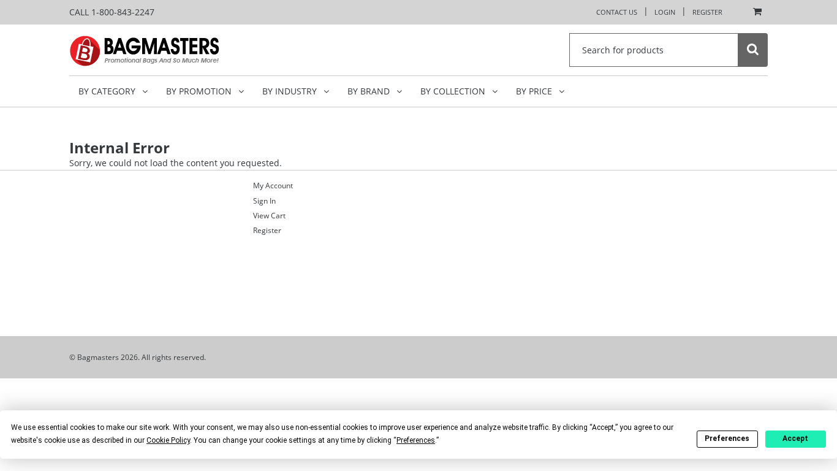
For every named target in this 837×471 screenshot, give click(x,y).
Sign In (264, 201)
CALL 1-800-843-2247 (111, 12)
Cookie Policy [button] (168, 440)
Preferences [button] (415, 440)
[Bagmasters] (161, 50)
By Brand (369, 91)
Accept (795, 438)
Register (707, 12)
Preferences (727, 438)
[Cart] (754, 12)
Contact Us (616, 12)
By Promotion (200, 91)
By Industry (290, 91)
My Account (273, 185)
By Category (108, 91)
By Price (535, 91)
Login (664, 12)
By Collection (454, 91)
